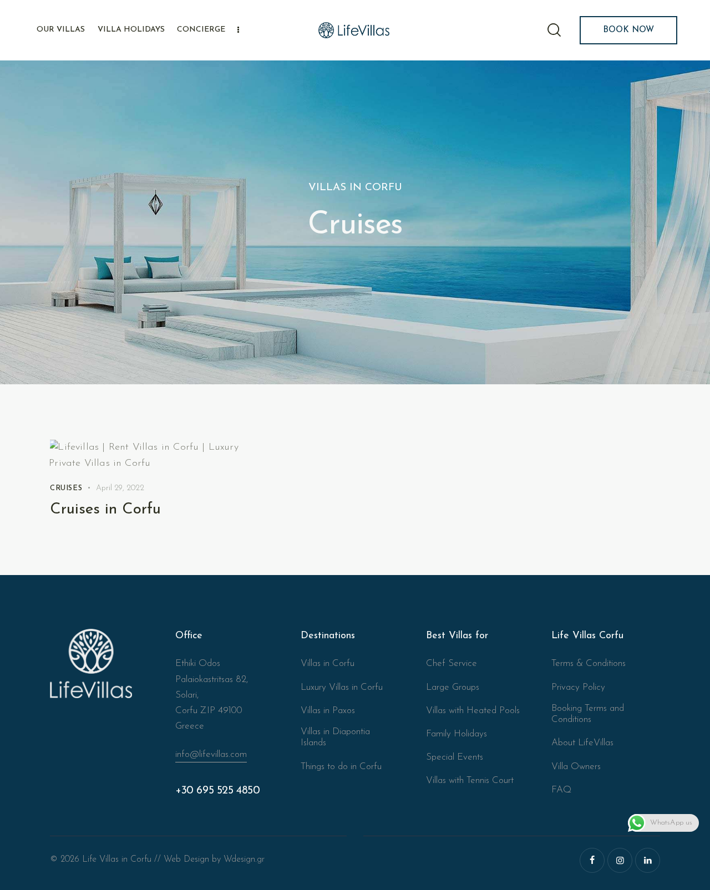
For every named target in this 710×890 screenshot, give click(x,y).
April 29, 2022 (120, 488)
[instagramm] (619, 860)
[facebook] (592, 860)
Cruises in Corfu (105, 509)
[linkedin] (647, 860)
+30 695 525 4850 (217, 790)
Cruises (66, 488)
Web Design (186, 859)
